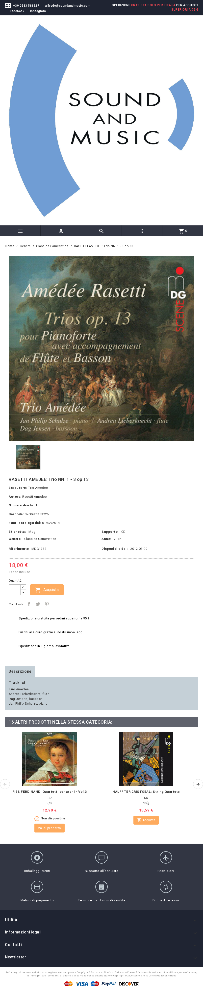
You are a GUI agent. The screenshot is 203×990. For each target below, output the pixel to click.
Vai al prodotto (49, 828)
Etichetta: (17, 532)
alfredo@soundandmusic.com (68, 5)
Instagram (38, 11)
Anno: (106, 539)
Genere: (15, 539)
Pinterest (47, 604)
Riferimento (19, 549)
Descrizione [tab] (20, 671)
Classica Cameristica (40, 539)
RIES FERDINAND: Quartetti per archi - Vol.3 (49, 791)
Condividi (29, 604)
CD (123, 532)
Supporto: (110, 532)
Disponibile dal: (115, 549)
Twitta (38, 604)
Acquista (47, 590)
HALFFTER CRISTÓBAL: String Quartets (146, 791)
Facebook (17, 11)
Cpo (49, 803)
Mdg (32, 532)
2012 (117, 539)
